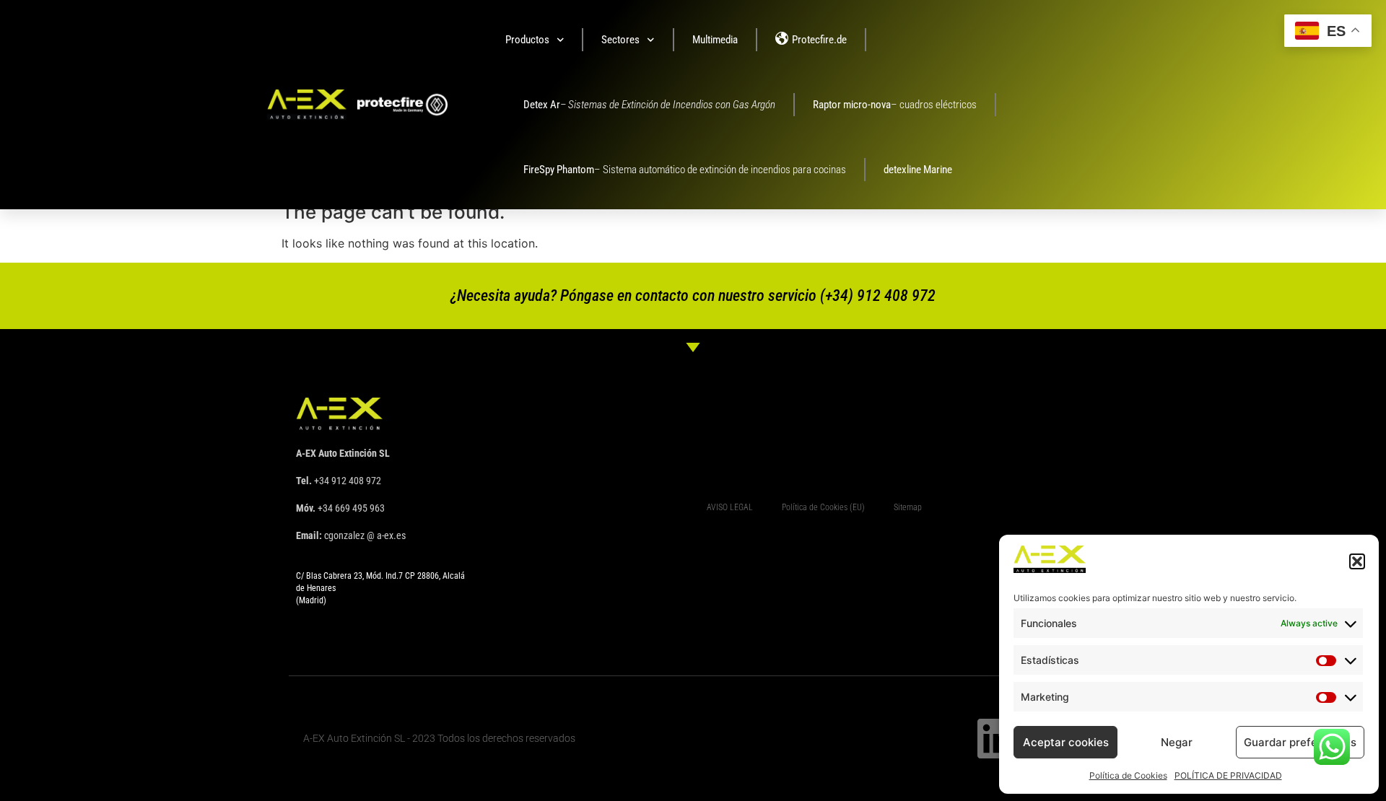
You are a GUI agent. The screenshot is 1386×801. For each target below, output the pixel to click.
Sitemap (908, 507)
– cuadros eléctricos (895, 104)
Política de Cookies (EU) (823, 507)
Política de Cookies (1128, 775)
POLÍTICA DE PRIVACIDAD (1228, 775)
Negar (1177, 742)
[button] (1357, 561)
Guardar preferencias (1300, 742)
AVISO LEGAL (730, 507)
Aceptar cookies (1066, 742)
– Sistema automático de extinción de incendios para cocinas (684, 169)
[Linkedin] (997, 738)
